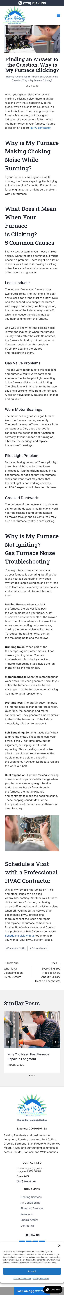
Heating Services (31, 1197)
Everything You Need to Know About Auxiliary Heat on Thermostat (47, 972)
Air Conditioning (30, 1202)
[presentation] (32, 1029)
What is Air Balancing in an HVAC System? (13, 970)
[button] (59, 1245)
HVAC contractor (40, 127)
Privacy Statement (41, 1278)
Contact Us (27, 1225)
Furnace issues (38, 948)
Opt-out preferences (22, 1278)
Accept (32, 1271)
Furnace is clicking (16, 948)
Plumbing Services (32, 1208)
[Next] (55, 1042)
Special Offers (29, 1220)
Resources (27, 1214)
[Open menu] (58, 15)
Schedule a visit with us (19, 935)
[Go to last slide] (8, 1042)
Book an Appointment (32, 1291)
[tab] (29, 1075)
